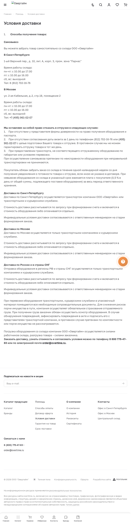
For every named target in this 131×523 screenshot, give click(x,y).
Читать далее (72, 504)
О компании (73, 401)
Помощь (40, 401)
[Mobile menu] (5, 5)
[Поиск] (100, 4)
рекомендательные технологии (65, 490)
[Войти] (109, 4)
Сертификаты (74, 423)
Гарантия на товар (45, 423)
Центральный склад (109, 418)
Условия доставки (45, 418)
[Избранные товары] (117, 4)
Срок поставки (43, 428)
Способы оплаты (44, 408)
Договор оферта (44, 413)
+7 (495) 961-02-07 (21, 117)
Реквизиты (72, 418)
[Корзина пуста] (125, 4)
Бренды (8, 413)
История (71, 413)
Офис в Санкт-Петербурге (112, 408)
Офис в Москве (106, 413)
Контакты (104, 401)
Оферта (84, 479)
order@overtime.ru (14, 450)
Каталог (8, 408)
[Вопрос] (123, 261)
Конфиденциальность (65, 479)
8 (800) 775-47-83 (13, 445)
